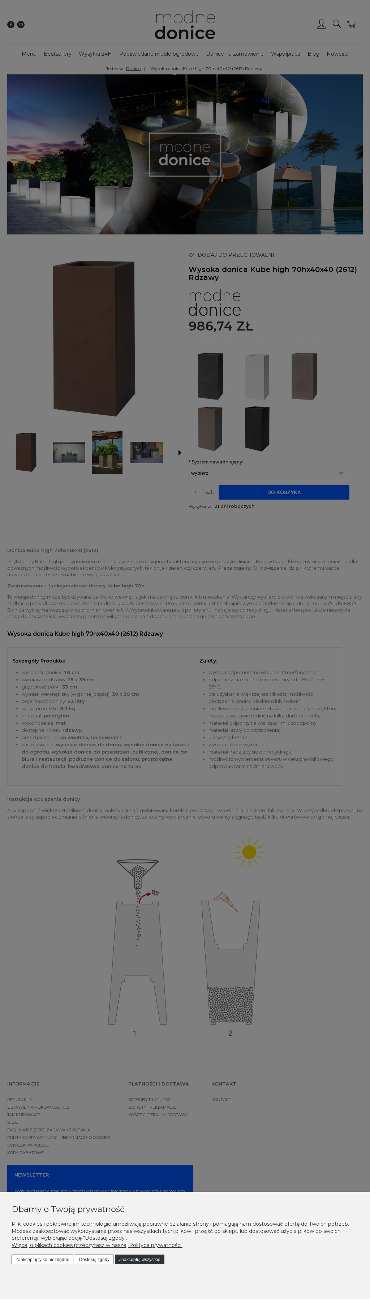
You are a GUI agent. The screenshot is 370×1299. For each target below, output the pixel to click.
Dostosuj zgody (94, 1259)
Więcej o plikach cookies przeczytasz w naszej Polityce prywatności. (97, 1245)
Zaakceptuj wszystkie (139, 1259)
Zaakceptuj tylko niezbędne (42, 1259)
